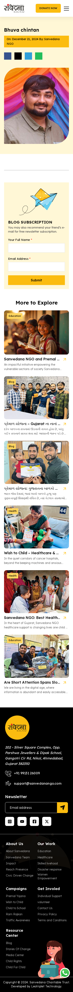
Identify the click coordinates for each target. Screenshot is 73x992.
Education (44, 851)
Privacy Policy (47, 914)
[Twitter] (46, 821)
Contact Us (45, 908)
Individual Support (50, 896)
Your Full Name (20, 240)
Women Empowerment (47, 876)
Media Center (15, 955)
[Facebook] (34, 821)
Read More (64, 359)
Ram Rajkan (14, 914)
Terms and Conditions (52, 920)
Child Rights (14, 961)
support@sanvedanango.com (37, 783)
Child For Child (15, 967)
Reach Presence (17, 869)
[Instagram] (9, 821)
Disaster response (49, 869)
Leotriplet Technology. (46, 986)
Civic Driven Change (19, 875)
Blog (9, 943)
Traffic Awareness (18, 920)
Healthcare (45, 857)
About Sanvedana (18, 851)
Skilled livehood (48, 863)
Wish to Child (14, 902)
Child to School (16, 908)
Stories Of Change (18, 949)
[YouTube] (22, 821)
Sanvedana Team (18, 857)
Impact (11, 863)
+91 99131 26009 (27, 773)
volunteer (44, 902)
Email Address (19, 259)
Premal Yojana (16, 896)
